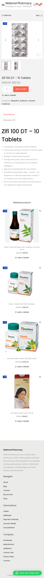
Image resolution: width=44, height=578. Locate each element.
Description (9, 114)
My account (8, 494)
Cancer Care (8, 552)
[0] (35, 5)
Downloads (7, 540)
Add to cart (21, 89)
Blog (5, 486)
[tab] (22, 114)
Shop (5, 498)
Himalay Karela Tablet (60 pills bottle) (22, 358)
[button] (9, 95)
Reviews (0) (9, 120)
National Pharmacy (19, 3)
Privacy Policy (8, 556)
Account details (9, 523)
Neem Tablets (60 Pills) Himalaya (22, 304)
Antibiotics (24, 101)
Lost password (8, 527)
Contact (6, 490)
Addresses (7, 515)
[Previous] (5, 40)
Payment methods (10, 519)
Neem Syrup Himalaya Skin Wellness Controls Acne (22, 248)
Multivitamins (8, 544)
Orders (6, 511)
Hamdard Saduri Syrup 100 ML (21, 413)
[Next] (38, 40)
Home (5, 482)
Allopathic (15, 101)
